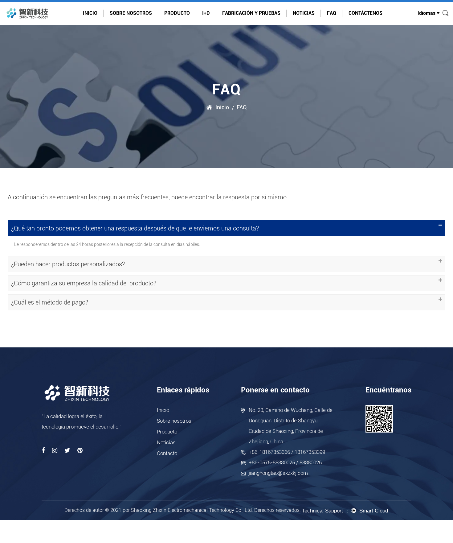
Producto (177, 13)
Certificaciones (128, 23)
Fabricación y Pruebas (251, 13)
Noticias (304, 13)
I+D (206, 13)
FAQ (331, 13)
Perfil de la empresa (128, 24)
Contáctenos (365, 13)
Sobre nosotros (131, 13)
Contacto (167, 453)
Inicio (90, 13)
